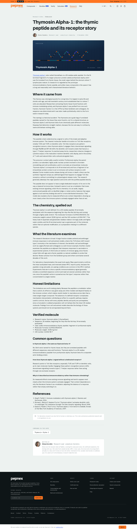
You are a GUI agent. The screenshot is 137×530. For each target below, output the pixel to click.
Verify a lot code (74, 481)
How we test (73, 488)
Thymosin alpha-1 (39, 75)
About (12, 513)
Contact (18, 513)
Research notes (38, 16)
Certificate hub (74, 485)
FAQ (80, 6)
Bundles (43, 6)
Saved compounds (115, 485)
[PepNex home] (17, 6)
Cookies (36, 513)
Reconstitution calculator (97, 485)
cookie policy (59, 527)
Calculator (62, 6)
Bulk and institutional (56, 493)
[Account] (121, 6)
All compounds (54, 481)
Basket (112, 488)
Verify (53, 6)
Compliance (50, 513)
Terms (24, 513)
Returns (43, 513)
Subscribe (38, 498)
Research (73, 6)
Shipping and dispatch (96, 488)
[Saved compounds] (117, 6)
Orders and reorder (115, 481)
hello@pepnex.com (112, 517)
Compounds (31, 6)
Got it (122, 527)
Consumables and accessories (55, 489)
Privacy (30, 513)
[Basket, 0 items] (124, 6)
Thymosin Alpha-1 (42, 432)
